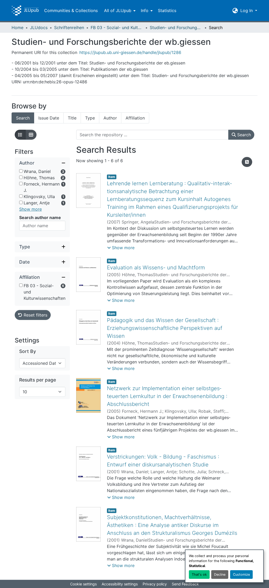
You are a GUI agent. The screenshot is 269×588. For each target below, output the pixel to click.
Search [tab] (23, 118)
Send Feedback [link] (185, 584)
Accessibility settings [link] (120, 584)
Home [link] (17, 27)
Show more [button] (30, 209)
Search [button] (243, 134)
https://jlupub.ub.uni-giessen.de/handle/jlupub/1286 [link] (130, 52)
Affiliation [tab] (135, 118)
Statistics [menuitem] (167, 10)
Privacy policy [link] (155, 584)
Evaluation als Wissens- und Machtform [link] (156, 267)
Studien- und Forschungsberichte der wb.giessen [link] (176, 27)
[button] (25, 10)
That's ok (199, 574)
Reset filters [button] (34, 315)
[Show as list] (20, 135)
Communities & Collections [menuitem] (71, 10)
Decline (219, 574)
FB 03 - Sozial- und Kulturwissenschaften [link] (117, 27)
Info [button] (144, 10)
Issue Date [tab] (48, 118)
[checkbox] (21, 171)
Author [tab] (110, 118)
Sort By (27, 351)
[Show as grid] (31, 135)
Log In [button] (247, 10)
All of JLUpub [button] (117, 10)
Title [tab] (72, 118)
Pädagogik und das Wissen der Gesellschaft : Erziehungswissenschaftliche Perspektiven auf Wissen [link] (164, 328)
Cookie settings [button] (83, 584)
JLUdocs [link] (39, 27)
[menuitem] (119, 10)
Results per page (37, 380)
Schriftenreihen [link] (69, 27)
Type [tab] (90, 118)
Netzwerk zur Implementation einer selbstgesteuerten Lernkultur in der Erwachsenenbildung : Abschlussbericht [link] (167, 396)
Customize (241, 574)
